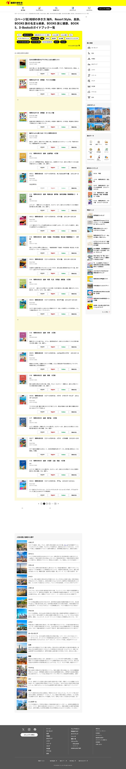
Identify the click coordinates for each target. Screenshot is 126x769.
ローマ (66, 545)
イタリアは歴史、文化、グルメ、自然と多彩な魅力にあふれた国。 (46, 545)
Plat (71, 35)
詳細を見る (74, 74)
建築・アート (99, 144)
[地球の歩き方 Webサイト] (15, 3)
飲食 (91, 144)
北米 (92, 53)
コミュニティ (89, 10)
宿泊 (106, 144)
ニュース (73, 736)
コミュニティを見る (104, 9)
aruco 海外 (55, 35)
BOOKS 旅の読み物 (47, 42)
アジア (93, 81)
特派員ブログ (56, 10)
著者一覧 (73, 739)
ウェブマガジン (39, 10)
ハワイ (93, 70)
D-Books (63, 42)
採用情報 (98, 742)
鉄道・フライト (99, 159)
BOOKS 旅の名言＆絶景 (23, 42)
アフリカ (93, 92)
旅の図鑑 (61, 38)
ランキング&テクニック (23, 38)
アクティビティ (90, 159)
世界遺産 (99, 152)
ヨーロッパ (94, 47)
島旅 (42, 38)
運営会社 (98, 728)
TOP (16, 13)
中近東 (93, 86)
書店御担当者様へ (100, 737)
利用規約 (98, 733)
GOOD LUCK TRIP (76, 748)
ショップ (106, 159)
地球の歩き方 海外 (28, 35)
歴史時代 (54, 38)
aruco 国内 (64, 35)
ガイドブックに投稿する (101, 740)
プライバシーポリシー (101, 731)
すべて (19, 35)
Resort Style (35, 38)
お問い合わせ (99, 744)
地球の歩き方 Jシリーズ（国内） (42, 35)
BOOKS (56, 42)
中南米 (93, 58)
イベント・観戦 (90, 152)
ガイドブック (73, 10)
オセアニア (94, 64)
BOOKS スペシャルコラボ (72, 38)
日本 (92, 97)
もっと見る (105, 312)
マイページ (75, 746)
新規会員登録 (76, 743)
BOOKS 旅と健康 (36, 42)
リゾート (93, 75)
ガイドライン (99, 735)
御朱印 (47, 38)
